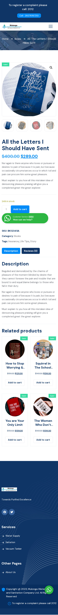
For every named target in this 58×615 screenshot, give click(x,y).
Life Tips (24, 241)
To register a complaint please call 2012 (34, 603)
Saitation (10, 542)
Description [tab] (11, 250)
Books (18, 38)
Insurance (14, 241)
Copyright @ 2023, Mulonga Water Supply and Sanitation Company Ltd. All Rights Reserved (30, 592)
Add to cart (20, 209)
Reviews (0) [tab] (30, 250)
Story (33, 241)
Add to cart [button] (15, 382)
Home (5, 38)
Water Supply (13, 535)
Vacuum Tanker (14, 548)
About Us (11, 572)
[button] (51, 67)
